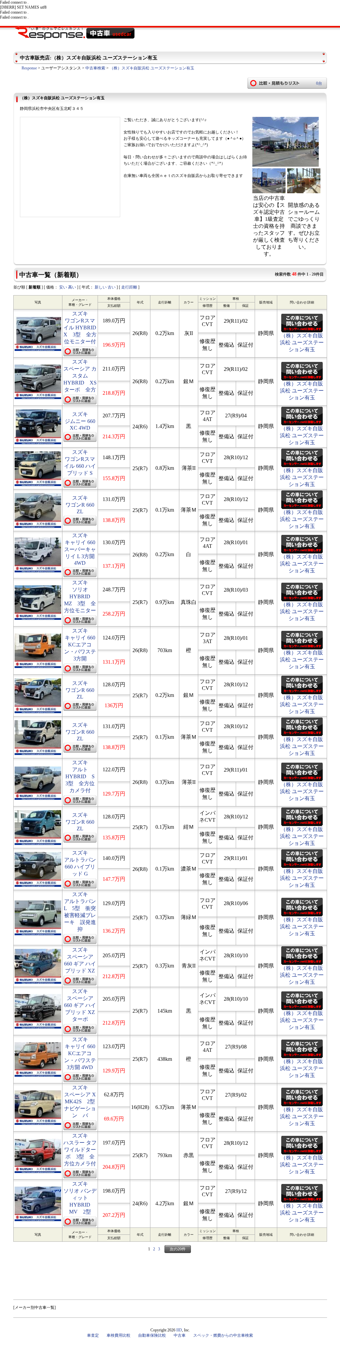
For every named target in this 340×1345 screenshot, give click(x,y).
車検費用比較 (118, 1335)
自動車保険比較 (152, 1335)
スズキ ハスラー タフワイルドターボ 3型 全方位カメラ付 (80, 1149)
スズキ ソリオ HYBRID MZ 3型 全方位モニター (80, 596)
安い (63, 287)
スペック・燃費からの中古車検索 (223, 1335)
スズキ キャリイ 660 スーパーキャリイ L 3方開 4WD (80, 549)
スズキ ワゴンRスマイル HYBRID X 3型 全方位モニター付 (82, 327)
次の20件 (178, 1249)
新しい (101, 287)
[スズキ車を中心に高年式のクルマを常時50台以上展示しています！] (285, 165)
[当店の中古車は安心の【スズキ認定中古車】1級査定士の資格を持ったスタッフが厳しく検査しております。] (269, 191)
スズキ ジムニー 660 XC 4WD (80, 421)
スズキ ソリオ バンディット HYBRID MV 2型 (80, 1198)
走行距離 (129, 287)
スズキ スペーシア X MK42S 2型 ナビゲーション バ (82, 1101)
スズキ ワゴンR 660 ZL (79, 504)
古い (112, 287)
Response (29, 68)
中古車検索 (95, 68)
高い (72, 287)
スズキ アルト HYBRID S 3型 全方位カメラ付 (82, 776)
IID (179, 1330)
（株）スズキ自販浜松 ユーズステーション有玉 (152, 68)
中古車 (180, 1335)
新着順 (35, 287)
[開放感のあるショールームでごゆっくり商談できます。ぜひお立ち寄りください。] (303, 191)
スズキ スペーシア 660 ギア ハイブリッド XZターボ (80, 1005)
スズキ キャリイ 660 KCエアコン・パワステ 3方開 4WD (80, 1053)
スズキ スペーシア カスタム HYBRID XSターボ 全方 (80, 375)
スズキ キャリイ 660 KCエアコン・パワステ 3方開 (80, 644)
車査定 (93, 1335)
